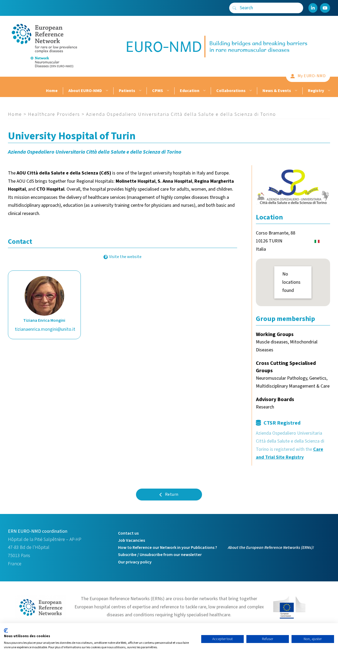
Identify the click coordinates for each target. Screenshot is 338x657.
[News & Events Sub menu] (295, 91)
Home (52, 91)
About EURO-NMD (85, 91)
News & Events (276, 91)
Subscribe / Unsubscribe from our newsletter (160, 555)
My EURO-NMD (312, 76)
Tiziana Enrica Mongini (44, 320)
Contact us (128, 533)
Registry (316, 91)
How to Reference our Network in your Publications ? (167, 547)
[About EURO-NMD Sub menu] (106, 91)
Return (172, 494)
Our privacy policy (135, 562)
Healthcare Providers (54, 114)
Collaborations (231, 91)
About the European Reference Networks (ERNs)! (271, 547)
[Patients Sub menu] (139, 91)
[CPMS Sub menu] (167, 91)
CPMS (157, 91)
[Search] (234, 8)
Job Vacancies (131, 540)
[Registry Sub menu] (328, 91)
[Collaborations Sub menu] (250, 91)
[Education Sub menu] (203, 91)
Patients (127, 91)
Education (189, 91)
